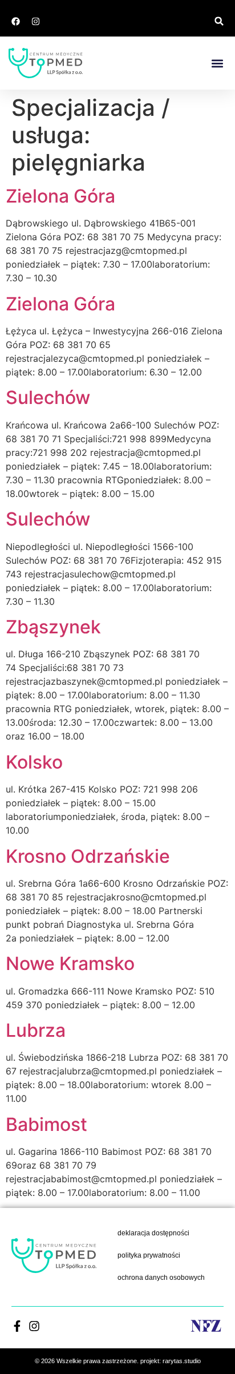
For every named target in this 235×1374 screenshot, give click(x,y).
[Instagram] (35, 21)
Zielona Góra (60, 196)
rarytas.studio (182, 1360)
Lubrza (36, 1030)
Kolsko (34, 762)
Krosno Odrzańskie (88, 856)
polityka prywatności (149, 1255)
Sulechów (48, 397)
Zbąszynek (53, 627)
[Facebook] (15, 21)
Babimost (46, 1124)
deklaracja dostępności (153, 1233)
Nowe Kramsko (70, 963)
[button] (219, 21)
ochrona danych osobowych (161, 1278)
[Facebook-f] (17, 1326)
